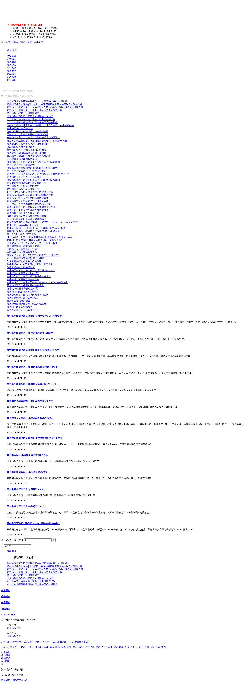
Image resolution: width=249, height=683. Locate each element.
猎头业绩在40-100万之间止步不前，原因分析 (30, 264)
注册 (14, 50)
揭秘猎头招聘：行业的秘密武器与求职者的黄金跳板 (33, 180)
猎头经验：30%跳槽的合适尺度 (23, 225)
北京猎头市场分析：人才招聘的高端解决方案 (30, 195)
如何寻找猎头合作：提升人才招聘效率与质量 (30, 192)
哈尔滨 (139, 647)
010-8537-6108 (8, 614)
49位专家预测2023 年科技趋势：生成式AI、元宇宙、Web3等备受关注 (42, 222)
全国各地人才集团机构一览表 (22, 249)
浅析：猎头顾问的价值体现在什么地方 (26, 216)
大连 (121, 647)
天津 (46, 647)
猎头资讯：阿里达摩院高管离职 (23, 279)
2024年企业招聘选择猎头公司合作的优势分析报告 (32, 122)
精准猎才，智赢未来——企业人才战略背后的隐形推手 (34, 110)
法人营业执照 (59, 641)
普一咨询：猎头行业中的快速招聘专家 (26, 171)
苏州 (69, 647)
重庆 (52, 647)
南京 (57, 647)
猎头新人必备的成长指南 (19, 306)
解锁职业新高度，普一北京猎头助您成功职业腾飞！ (33, 137)
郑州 (98, 647)
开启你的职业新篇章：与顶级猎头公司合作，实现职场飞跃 (37, 140)
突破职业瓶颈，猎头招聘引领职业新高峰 (27, 131)
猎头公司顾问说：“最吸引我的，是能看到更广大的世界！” (37, 228)
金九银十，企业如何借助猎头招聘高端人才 (29, 155)
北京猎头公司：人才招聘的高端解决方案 (27, 198)
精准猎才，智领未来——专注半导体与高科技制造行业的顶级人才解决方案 (45, 107)
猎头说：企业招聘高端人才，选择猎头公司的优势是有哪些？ (38, 174)
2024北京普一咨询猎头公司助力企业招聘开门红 (31, 119)
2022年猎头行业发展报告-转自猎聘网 (26, 258)
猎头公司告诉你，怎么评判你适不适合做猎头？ (31, 270)
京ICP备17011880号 (11, 641)
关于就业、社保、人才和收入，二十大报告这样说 (32, 243)
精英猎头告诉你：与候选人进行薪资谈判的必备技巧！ (34, 231)
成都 (80, 647)
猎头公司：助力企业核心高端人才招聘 (26, 152)
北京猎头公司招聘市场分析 (21, 146)
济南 (92, 647)
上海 (29, 647)
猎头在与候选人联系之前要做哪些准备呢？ (29, 276)
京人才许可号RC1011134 (36, 641)
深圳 (40, 647)
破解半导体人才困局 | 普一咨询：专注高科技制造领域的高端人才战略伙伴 (44, 104)
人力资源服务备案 (79, 641)
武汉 (75, 647)
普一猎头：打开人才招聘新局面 (23, 113)
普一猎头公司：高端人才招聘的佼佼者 (26, 149)
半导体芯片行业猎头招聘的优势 (23, 186)
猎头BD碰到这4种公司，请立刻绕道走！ (27, 303)
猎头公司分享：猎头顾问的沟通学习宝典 (27, 294)
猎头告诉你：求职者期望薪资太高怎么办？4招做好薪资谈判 (37, 282)
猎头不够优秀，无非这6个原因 (22, 297)
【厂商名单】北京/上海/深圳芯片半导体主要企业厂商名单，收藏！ (41, 237)
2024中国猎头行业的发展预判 (22, 158)
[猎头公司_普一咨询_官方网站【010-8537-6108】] (124, 42)
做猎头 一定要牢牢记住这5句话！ (24, 288)
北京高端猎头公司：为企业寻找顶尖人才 (27, 201)
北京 (23, 647)
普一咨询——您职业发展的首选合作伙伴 (27, 134)
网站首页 (11, 55)
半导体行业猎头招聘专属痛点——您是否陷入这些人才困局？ (38, 101)
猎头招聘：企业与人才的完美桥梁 (24, 177)
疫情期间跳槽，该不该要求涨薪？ (24, 246)
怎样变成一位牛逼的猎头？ (21, 267)
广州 (34, 647)
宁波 (86, 647)
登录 (9, 50)
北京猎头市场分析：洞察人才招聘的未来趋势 (30, 116)
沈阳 (152, 647)
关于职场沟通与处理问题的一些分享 (25, 285)
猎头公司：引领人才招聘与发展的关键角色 (29, 210)
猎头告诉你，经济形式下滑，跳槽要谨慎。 (29, 143)
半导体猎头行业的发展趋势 (21, 165)
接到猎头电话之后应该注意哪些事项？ (26, 219)
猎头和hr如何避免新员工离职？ (23, 291)
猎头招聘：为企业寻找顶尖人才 (23, 213)
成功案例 (11, 551)
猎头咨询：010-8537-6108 (14, 680)
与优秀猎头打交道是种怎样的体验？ (25, 261)
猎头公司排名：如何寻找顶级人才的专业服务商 (31, 207)
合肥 (146, 647)
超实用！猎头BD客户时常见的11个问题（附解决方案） (35, 240)
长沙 (126, 647)
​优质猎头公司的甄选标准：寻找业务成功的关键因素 (33, 162)
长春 (132, 647)
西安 (103, 647)
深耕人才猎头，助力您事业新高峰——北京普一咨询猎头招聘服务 (40, 125)
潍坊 (163, 647)
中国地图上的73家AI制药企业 (22, 252)
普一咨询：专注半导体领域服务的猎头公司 (29, 204)
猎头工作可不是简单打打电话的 (23, 273)
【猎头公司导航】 (10, 647)
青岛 (63, 647)
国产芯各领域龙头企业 (18, 300)
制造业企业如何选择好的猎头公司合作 (26, 183)
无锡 (158, 647)
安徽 (115, 647)
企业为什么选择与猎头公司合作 (23, 189)
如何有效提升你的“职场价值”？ (23, 309)
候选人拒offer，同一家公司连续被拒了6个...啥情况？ (33, 255)
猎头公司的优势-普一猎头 (20, 128)
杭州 (109, 647)
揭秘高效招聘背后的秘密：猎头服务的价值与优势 (32, 168)
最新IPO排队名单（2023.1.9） (22, 234)
